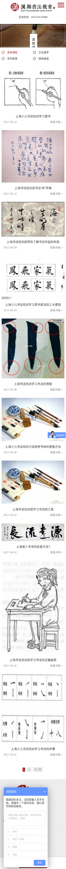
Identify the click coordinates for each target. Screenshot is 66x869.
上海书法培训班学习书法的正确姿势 (33, 660)
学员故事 (12, 58)
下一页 (37, 769)
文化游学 (43, 52)
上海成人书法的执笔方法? (33, 546)
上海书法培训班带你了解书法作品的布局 (33, 241)
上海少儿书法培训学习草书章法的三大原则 (33, 304)
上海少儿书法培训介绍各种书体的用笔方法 (33, 446)
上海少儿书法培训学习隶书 (33, 116)
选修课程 (12, 52)
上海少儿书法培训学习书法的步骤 (33, 749)
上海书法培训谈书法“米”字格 (33, 188)
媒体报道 (43, 58)
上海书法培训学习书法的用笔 (33, 384)
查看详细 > (56, 121)
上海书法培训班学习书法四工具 (33, 509)
